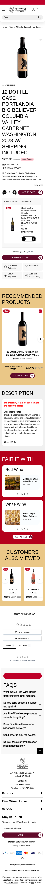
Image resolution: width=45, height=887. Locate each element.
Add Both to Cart (21, 257)
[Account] (33, 9)
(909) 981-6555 (11, 883)
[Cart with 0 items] (40, 9)
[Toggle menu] (3, 9)
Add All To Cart (20, 375)
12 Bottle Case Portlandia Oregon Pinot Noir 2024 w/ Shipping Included (11, 591)
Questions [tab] (23, 646)
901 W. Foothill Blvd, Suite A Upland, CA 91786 (22, 774)
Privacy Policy (15, 864)
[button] (41, 339)
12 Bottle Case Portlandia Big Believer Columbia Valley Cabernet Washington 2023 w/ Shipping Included (23, 354)
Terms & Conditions (28, 864)
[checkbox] (40, 311)
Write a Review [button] (24, 632)
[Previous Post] (17, 494)
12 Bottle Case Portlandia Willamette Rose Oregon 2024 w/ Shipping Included (33, 591)
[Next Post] (28, 494)
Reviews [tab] (7, 646)
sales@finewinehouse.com (31, 880)
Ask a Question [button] (24, 638)
